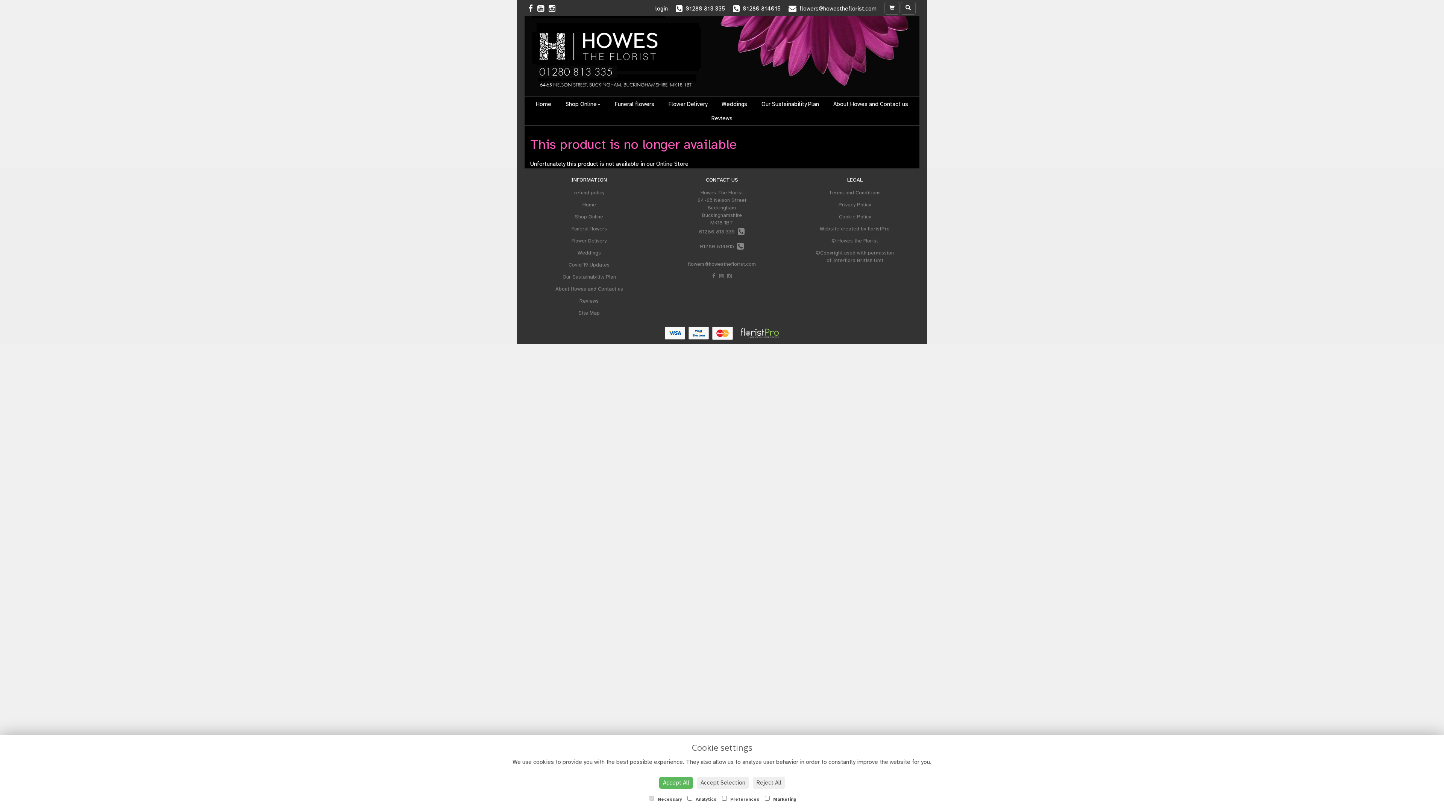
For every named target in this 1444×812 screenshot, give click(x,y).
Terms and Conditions (855, 192)
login (661, 8)
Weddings (734, 104)
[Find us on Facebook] (532, 9)
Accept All (676, 782)
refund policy (589, 192)
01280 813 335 (718, 232)
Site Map (589, 313)
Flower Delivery (688, 104)
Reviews (722, 118)
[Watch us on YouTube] (543, 9)
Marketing (784, 799)
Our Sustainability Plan (790, 104)
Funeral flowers (634, 104)
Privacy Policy (855, 204)
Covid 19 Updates (589, 265)
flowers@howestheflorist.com (722, 264)
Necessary (669, 799)
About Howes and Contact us (870, 104)
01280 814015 (718, 246)
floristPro (879, 229)
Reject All (769, 782)
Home (543, 104)
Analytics (705, 799)
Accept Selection (723, 782)
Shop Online (581, 104)
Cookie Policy (855, 217)
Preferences (744, 799)
